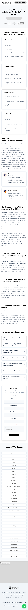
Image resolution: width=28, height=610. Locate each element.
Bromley (14, 465)
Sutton (14, 535)
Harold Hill (14, 556)
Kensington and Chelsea (14, 507)
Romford (14, 553)
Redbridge (14, 526)
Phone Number (14, 411)
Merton (14, 519)
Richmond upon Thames (14, 529)
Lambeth (14, 513)
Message (14, 424)
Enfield (14, 477)
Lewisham (14, 516)
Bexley (14, 459)
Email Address (14, 405)
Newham (14, 523)
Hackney (14, 483)
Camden (14, 468)
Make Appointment (20, 2)
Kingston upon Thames (14, 510)
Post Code (14, 418)
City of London (14, 550)
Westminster (14, 547)
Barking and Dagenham (14, 453)
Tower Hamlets (14, 538)
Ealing (14, 474)
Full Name (14, 398)
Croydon (14, 471)
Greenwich (14, 480)
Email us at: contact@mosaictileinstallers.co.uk (14, 602)
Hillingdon (14, 498)
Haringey (14, 489)
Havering (14, 495)
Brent (14, 462)
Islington (14, 504)
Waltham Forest (14, 541)
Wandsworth (14, 544)
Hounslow (14, 501)
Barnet (14, 456)
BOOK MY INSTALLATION (14, 18)
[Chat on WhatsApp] (24, 606)
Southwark (14, 532)
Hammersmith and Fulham (14, 486)
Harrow (14, 492)
